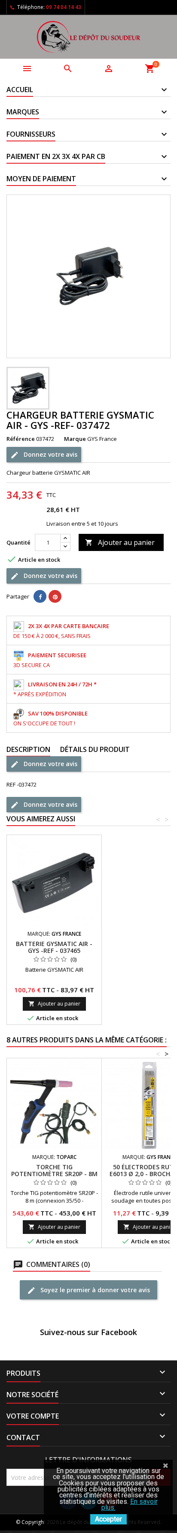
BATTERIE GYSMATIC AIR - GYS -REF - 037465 (54, 947)
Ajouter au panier (120, 542)
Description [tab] (28, 749)
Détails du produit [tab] (95, 749)
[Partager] (40, 596)
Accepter (108, 1519)
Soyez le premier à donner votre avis (94, 1289)
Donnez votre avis (49, 454)
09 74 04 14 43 (63, 7)
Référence (20, 439)
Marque (75, 439)
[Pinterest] (55, 596)
